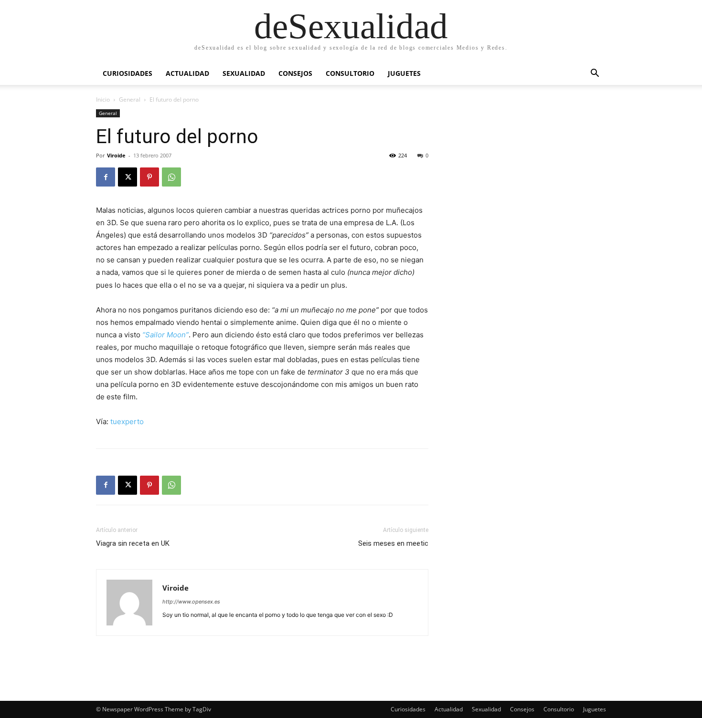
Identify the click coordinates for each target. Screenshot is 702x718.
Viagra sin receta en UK (133, 543)
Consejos (295, 73)
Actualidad (187, 73)
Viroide (116, 155)
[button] (594, 74)
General (129, 99)
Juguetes (404, 73)
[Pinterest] (149, 177)
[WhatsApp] (171, 177)
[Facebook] (105, 177)
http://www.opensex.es (191, 601)
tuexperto (127, 421)
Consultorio (350, 73)
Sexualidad (244, 73)
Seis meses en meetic (393, 543)
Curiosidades (127, 73)
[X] (127, 177)
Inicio (103, 99)
